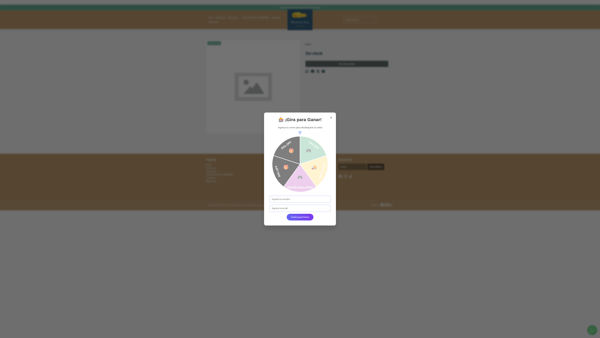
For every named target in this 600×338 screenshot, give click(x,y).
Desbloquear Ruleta (300, 217)
